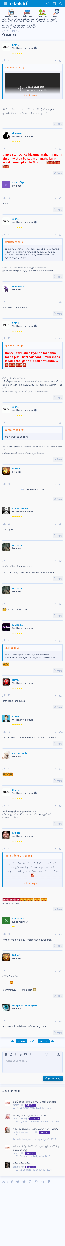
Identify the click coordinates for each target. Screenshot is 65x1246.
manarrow (18, 1118)
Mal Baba (17, 624)
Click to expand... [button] (32, 95)
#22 (61, 149)
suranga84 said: (13, 67)
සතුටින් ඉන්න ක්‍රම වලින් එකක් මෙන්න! (34, 1101)
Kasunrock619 (20, 508)
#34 (61, 732)
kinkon (16, 716)
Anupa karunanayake (25, 1005)
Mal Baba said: (12, 242)
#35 (61, 769)
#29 (61, 524)
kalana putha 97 (31, 1122)
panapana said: (12, 430)
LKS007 (16, 832)
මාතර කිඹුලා (18, 182)
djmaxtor (17, 133)
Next (42, 1041)
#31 (61, 603)
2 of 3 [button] (32, 1041)
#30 (61, 560)
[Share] (55, 60)
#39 (61, 971)
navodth (17, 544)
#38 (61, 934)
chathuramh (19, 753)
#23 (61, 198)
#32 (61, 640)
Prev (22, 1041)
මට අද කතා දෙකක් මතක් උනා (29, 1115)
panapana (18, 286)
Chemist (27, 1170)
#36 (61, 805)
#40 (61, 1021)
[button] (5, 3)
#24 (61, 235)
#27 (61, 423)
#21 (61, 60)
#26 (61, 338)
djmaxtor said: (12, 345)
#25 (61, 302)
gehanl (16, 1166)
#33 (61, 695)
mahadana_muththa (23, 1132)
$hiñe (7, 30)
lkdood (16, 468)
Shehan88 (18, 918)
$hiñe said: (10, 647)
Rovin (15, 679)
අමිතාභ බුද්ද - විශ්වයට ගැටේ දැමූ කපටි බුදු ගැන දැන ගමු (36, 1148)
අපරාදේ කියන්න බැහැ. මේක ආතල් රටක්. (35, 1129)
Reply (59, 123)
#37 (61, 848)
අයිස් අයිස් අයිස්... (22, 1163)
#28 (61, 484)
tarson (16, 1105)
